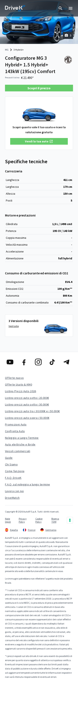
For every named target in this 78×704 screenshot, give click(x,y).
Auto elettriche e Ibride (20, 444)
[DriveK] (15, 8)
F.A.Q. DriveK (13, 478)
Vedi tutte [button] (14, 326)
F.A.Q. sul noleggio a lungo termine (27, 484)
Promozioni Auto (16, 424)
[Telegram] (67, 362)
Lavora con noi (14, 491)
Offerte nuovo (14, 378)
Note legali (8, 520)
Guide (9, 458)
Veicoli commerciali (17, 451)
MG (7, 49)
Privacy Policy (23, 520)
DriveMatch (12, 498)
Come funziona (14, 471)
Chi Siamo (11, 464)
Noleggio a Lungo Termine (22, 438)
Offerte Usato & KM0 (18, 384)
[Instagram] (39, 362)
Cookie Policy (38, 520)
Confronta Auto (15, 431)
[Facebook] (25, 362)
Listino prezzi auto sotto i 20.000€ (27, 398)
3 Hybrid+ (19, 49)
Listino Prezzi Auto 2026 (20, 391)
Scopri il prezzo (39, 88)
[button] (39, 141)
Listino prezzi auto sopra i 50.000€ (27, 418)
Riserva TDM (55, 520)
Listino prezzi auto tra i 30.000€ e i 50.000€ (32, 411)
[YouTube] (11, 362)
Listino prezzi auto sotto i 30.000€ (27, 404)
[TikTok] (53, 362)
